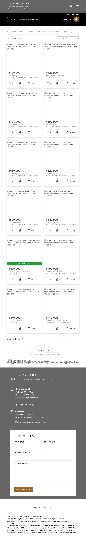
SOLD (77, 14)
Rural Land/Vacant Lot (52, 31)
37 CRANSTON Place (23, 125)
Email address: (21, 452)
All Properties (11, 31)
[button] (16, 405)
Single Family (67, 31)
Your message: (21, 463)
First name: (19, 441)
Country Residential (34, 31)
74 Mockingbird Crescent (23, 174)
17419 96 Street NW (16, 321)
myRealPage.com (47, 507)
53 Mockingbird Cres (61, 125)
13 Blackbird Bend (23, 224)
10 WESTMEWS (61, 224)
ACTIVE (69, 14)
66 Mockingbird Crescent (23, 76)
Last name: (49, 441)
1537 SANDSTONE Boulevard (58, 321)
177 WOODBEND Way (61, 272)
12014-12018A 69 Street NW (19, 272)
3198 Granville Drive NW (55, 76)
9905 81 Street (61, 174)
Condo (21, 31)
